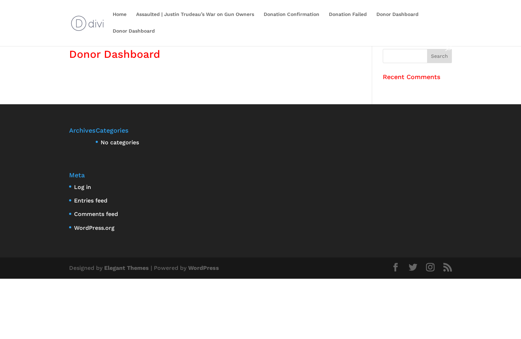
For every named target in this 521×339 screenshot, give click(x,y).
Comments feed (96, 214)
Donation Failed (348, 14)
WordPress (203, 268)
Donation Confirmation (291, 14)
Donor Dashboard (397, 14)
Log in (82, 187)
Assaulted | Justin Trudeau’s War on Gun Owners (195, 14)
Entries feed (90, 200)
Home (120, 14)
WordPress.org (94, 227)
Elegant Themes (126, 268)
